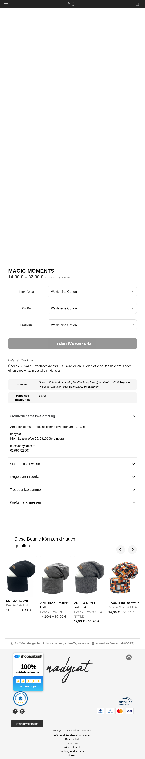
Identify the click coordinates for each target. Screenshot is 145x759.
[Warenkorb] (137, 4)
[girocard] (110, 711)
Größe (26, 308)
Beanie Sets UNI (17, 605)
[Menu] (6, 4)
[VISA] (129, 711)
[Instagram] (22, 711)
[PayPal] (100, 711)
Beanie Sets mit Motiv (122, 607)
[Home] (71, 4)
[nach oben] (129, 657)
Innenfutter (26, 291)
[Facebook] (15, 711)
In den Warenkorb (72, 343)
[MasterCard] (119, 711)
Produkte (26, 325)
